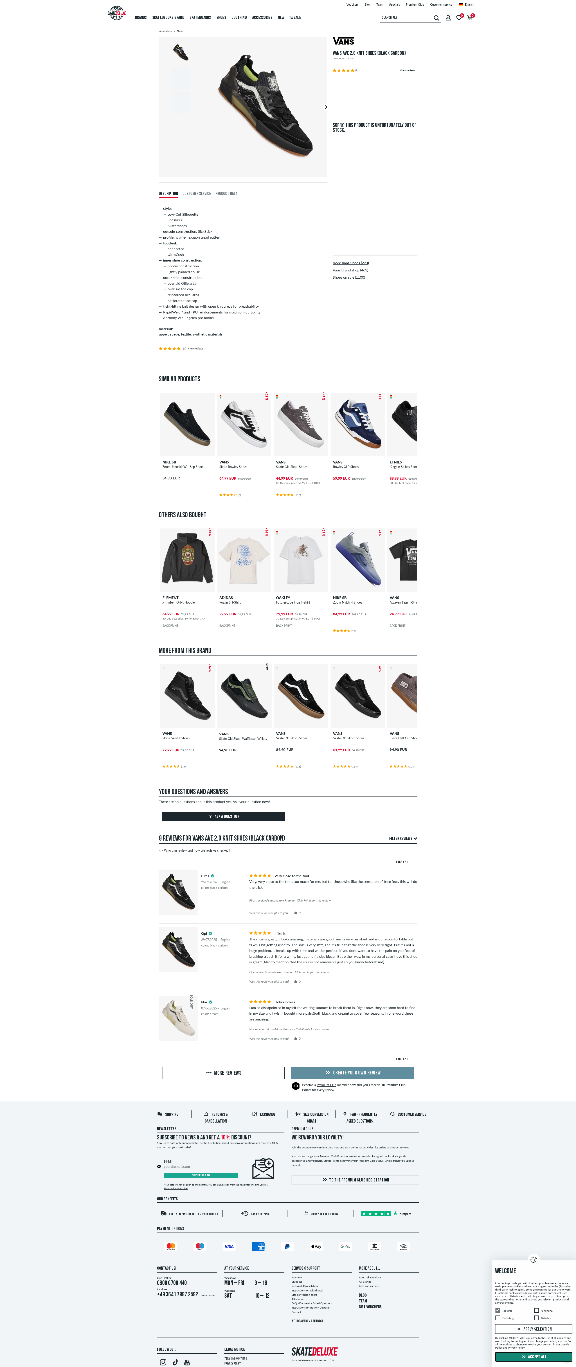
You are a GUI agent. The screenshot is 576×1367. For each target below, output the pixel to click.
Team (379, 4)
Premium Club (415, 4)
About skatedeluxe (370, 1277)
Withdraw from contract (307, 1321)
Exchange (268, 1114)
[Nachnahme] (404, 1247)
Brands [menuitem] (141, 18)
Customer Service (412, 1114)
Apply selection (537, 1329)
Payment (297, 1277)
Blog (367, 4)
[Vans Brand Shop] (375, 41)
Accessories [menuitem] (262, 18)
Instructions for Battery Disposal (311, 1307)
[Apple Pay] (317, 1247)
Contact (296, 1312)
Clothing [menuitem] (239, 18)
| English (468, 4)
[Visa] (230, 1247)
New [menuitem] (281, 18)
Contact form (207, 1295)
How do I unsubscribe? (176, 1188)
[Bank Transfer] (375, 1247)
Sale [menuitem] (297, 18)
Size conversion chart (304, 1294)
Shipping (171, 1114)
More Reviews (227, 1073)
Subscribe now (201, 1175)
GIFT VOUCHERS (370, 1307)
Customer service (441, 4)
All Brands (365, 1281)
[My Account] (448, 17)
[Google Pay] (346, 1247)
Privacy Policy (232, 1363)
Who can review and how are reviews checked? (197, 850)
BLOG (363, 1295)
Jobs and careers (368, 1286)
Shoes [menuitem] (221, 18)
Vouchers (352, 4)
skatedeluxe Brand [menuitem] (168, 18)
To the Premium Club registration (359, 1180)
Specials (394, 4)
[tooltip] (212, 876)
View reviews (407, 70)
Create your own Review (356, 1073)
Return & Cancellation (305, 1286)
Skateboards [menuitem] (200, 18)
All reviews (298, 1299)
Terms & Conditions (235, 1358)
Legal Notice (234, 1349)
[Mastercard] (171, 1247)
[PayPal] (288, 1247)
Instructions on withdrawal (307, 1290)
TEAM (363, 1301)
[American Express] (259, 1247)
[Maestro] (201, 1247)
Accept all (537, 1357)
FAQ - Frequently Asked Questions (312, 1303)
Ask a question (227, 816)
